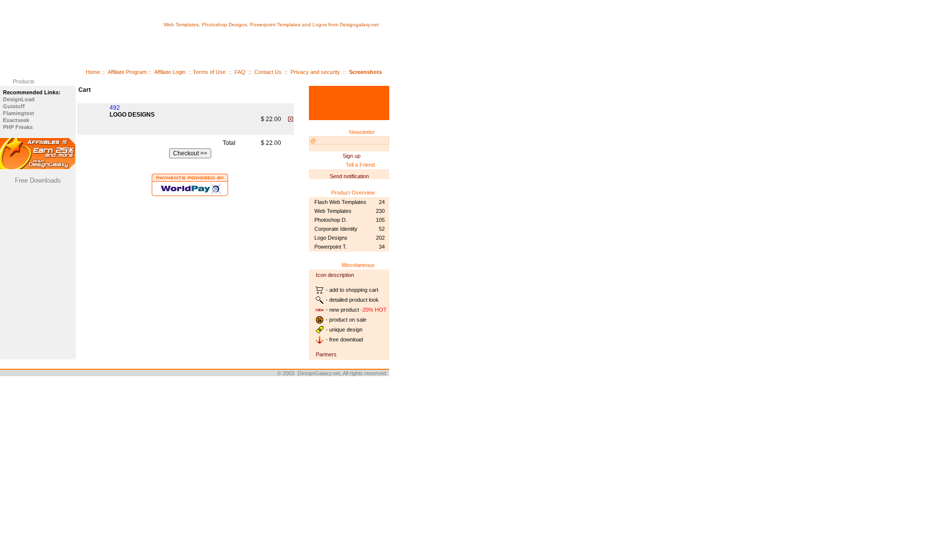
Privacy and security (315, 72)
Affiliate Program (127, 72)
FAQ (240, 72)
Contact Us (268, 72)
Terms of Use (209, 72)
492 (115, 107)
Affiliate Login (169, 72)
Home (93, 72)
